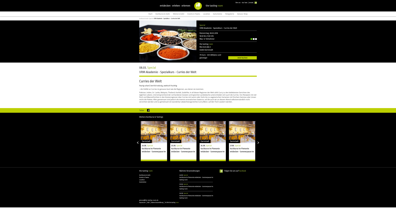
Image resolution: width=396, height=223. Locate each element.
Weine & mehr (178, 14)
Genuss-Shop (242, 14)
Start (150, 14)
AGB (148, 202)
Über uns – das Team (241, 2)
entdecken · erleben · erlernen (175, 5)
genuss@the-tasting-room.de (148, 200)
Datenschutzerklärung (157, 202)
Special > (151, 18)
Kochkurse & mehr (163, 14)
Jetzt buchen (242, 58)
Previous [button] (138, 143)
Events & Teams (193, 14)
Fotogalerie (229, 14)
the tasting (214, 5)
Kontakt (251, 2)
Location (206, 14)
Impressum (142, 202)
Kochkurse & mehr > (144, 18)
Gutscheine (217, 14)
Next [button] (258, 143)
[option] (154, 141)
